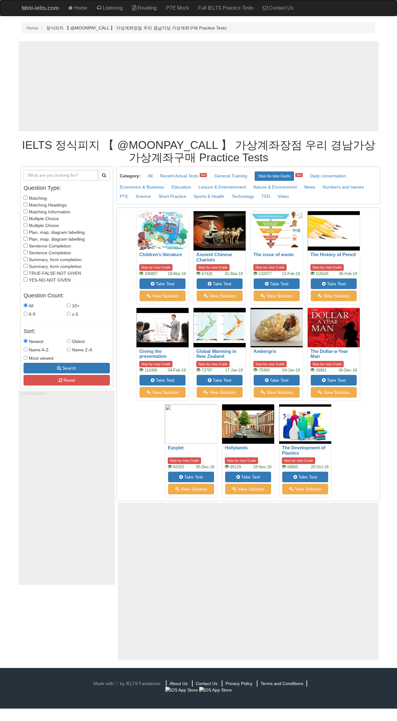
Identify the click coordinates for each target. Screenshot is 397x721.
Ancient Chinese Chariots (214, 257)
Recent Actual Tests (179, 175)
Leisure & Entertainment (222, 187)
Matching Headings (47, 205)
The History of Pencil (333, 254)
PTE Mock (177, 8)
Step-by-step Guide (274, 176)
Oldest (78, 341)
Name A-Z (38, 349)
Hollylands (236, 447)
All (30, 305)
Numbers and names (343, 187)
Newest (35, 341)
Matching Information (49, 211)
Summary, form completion (55, 259)
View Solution (165, 295)
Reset (68, 380)
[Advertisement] (198, 86)
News (309, 187)
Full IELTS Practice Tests (225, 8)
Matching (37, 198)
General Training (230, 175)
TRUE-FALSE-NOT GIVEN (54, 273)
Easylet (176, 447)
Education (181, 187)
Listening (112, 8)
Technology (243, 196)
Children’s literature (160, 254)
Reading (146, 8)
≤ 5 (74, 314)
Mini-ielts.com (40, 8)
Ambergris (264, 351)
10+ (75, 305)
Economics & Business (142, 187)
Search (68, 368)
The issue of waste (273, 254)
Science (143, 196)
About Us (179, 683)
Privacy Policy (238, 683)
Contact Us (280, 8)
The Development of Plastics (303, 450)
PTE (124, 196)
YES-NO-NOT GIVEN (49, 280)
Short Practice (172, 196)
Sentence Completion (49, 245)
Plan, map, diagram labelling (56, 232)
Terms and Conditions (282, 683)
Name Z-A (81, 349)
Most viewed (40, 358)
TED (265, 196)
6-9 (31, 314)
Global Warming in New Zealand (216, 354)
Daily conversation (328, 175)
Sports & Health (209, 196)
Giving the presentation (153, 354)
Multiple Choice (43, 218)
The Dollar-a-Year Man (329, 354)
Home (80, 8)
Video (283, 196)
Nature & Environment (275, 187)
